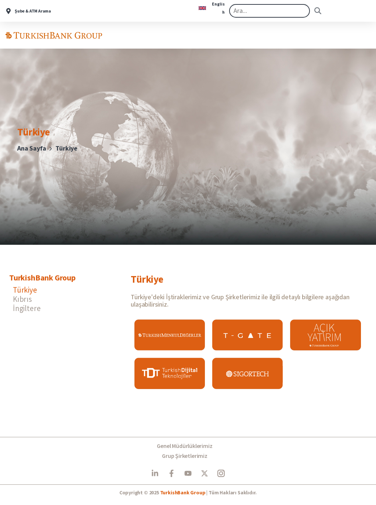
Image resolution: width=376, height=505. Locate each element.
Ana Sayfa (31, 148)
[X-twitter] (204, 473)
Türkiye (25, 289)
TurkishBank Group (183, 493)
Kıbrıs (22, 299)
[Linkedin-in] (155, 473)
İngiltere (26, 308)
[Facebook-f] (171, 473)
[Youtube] (188, 473)
